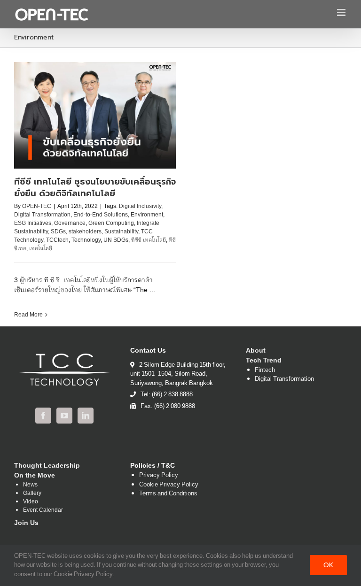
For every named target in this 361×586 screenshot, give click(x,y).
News (30, 485)
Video (30, 502)
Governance (70, 223)
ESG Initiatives (32, 223)
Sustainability (121, 231)
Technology (86, 240)
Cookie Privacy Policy (168, 485)
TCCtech (57, 240)
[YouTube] (64, 416)
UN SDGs (115, 240)
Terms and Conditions (168, 494)
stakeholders (85, 231)
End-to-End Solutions (100, 214)
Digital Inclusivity (140, 206)
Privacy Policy (158, 475)
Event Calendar (43, 510)
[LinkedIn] (86, 416)
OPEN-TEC (36, 206)
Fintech (265, 370)
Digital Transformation (42, 214)
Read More (28, 314)
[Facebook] (43, 416)
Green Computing (111, 223)
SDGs (58, 231)
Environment (147, 214)
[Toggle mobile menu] (342, 12)
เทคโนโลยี (40, 248)
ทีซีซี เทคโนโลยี (148, 240)
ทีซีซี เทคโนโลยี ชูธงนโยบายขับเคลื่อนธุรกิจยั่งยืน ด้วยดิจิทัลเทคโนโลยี (95, 187)
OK (328, 565)
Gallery (32, 493)
